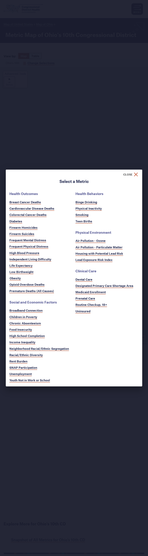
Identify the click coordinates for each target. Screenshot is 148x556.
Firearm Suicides (21, 234)
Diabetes (15, 221)
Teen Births (83, 221)
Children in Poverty (23, 317)
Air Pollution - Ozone (90, 240)
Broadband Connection (26, 310)
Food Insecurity (20, 329)
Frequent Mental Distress (27, 240)
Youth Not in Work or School (29, 380)
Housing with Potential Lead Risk (99, 253)
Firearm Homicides (23, 227)
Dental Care (83, 279)
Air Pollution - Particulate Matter (99, 247)
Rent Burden (18, 361)
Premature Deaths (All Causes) (31, 291)
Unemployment (20, 374)
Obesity (15, 278)
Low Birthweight (21, 272)
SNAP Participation (23, 367)
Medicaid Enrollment (90, 292)
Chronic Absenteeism (25, 323)
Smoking (81, 214)
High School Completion (27, 336)
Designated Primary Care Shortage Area (104, 285)
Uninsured (82, 311)
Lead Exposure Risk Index (93, 260)
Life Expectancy (20, 265)
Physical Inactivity (88, 208)
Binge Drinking (86, 202)
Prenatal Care (85, 298)
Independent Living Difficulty (30, 259)
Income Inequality (22, 342)
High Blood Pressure (24, 253)
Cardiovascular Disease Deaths (31, 208)
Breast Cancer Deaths (25, 202)
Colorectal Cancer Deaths (28, 214)
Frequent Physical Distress (28, 246)
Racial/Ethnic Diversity (26, 355)
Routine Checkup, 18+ (91, 304)
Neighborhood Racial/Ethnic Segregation (39, 348)
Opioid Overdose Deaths (27, 284)
